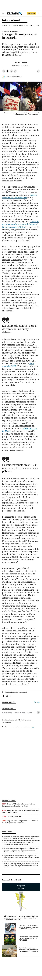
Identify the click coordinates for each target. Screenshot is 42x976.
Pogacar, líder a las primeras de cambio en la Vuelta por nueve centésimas (20, 822)
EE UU (10, 25)
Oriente (32, 25)
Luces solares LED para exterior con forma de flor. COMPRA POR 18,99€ (29, 938)
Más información (6, 722)
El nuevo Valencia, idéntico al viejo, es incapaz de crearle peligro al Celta (18, 805)
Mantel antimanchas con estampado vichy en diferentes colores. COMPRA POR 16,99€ (29, 949)
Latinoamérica (23, 25)
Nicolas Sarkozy (7, 713)
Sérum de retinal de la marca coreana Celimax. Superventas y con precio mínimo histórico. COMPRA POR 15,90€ (21, 918)
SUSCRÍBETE (31, 13)
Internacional (11, 20)
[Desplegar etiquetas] (38, 712)
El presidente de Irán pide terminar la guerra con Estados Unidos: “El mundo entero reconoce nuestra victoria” (21, 857)
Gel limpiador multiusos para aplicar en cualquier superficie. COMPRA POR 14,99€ (28, 927)
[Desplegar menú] (4, 13)
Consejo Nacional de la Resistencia (19, 196)
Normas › (37, 702)
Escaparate (21, 887)
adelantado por (30, 428)
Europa (4, 25)
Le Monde (6, 431)
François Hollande (19, 713)
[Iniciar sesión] (38, 13)
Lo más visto (7, 832)
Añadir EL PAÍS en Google (13, 76)
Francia (29, 713)
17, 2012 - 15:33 (23, 65)
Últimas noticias (8, 800)
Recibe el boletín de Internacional (16, 692)
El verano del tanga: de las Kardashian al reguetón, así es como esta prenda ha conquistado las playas (21, 837)
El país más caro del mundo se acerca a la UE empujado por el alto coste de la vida (19, 843)
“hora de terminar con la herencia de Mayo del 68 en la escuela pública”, (20, 224)
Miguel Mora (21, 63)
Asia (37, 25)
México (15, 25)
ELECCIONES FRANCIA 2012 (10, 31)
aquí (33, 727)
